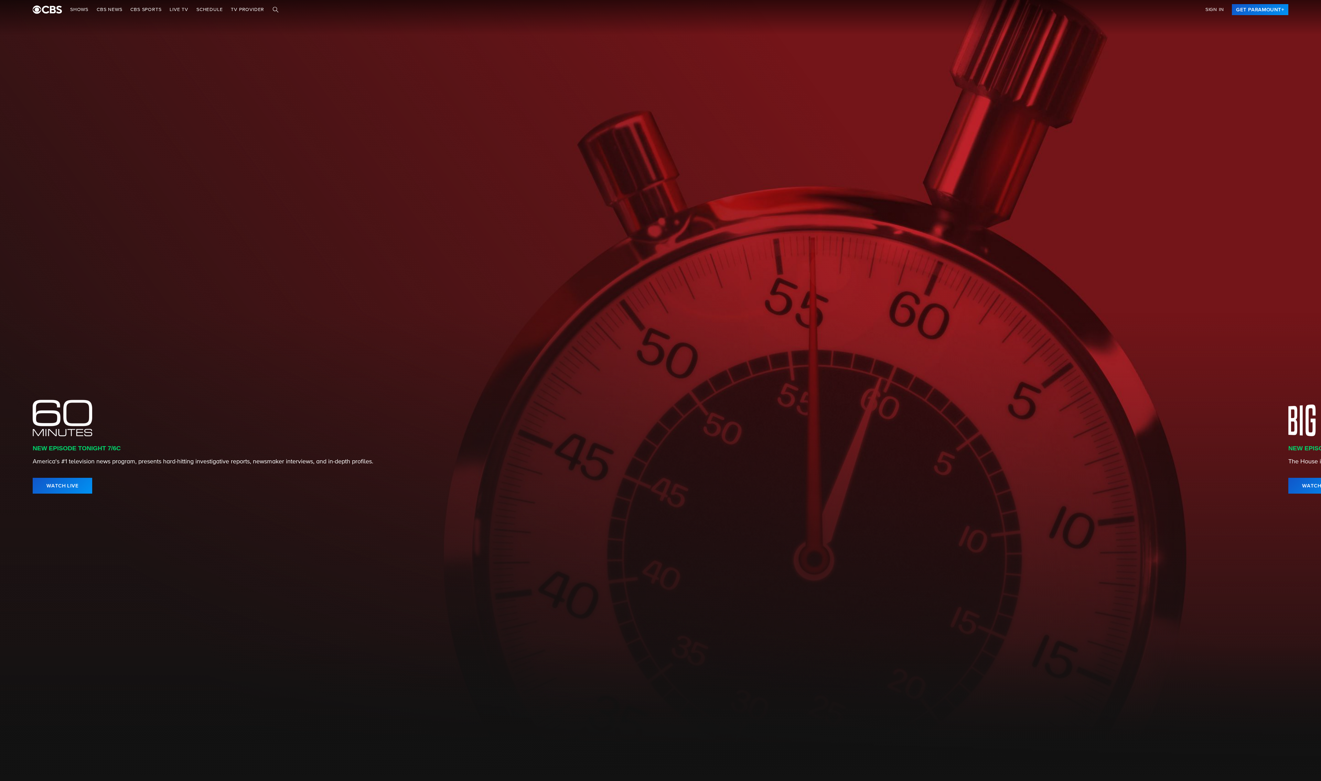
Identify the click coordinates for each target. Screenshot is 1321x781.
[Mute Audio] (1280, 486)
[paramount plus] (47, 10)
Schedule (209, 9)
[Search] (275, 10)
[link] (1260, 9)
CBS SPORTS (145, 9)
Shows (79, 9)
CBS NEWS (109, 9)
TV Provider (247, 9)
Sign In (1214, 9)
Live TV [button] (179, 9)
